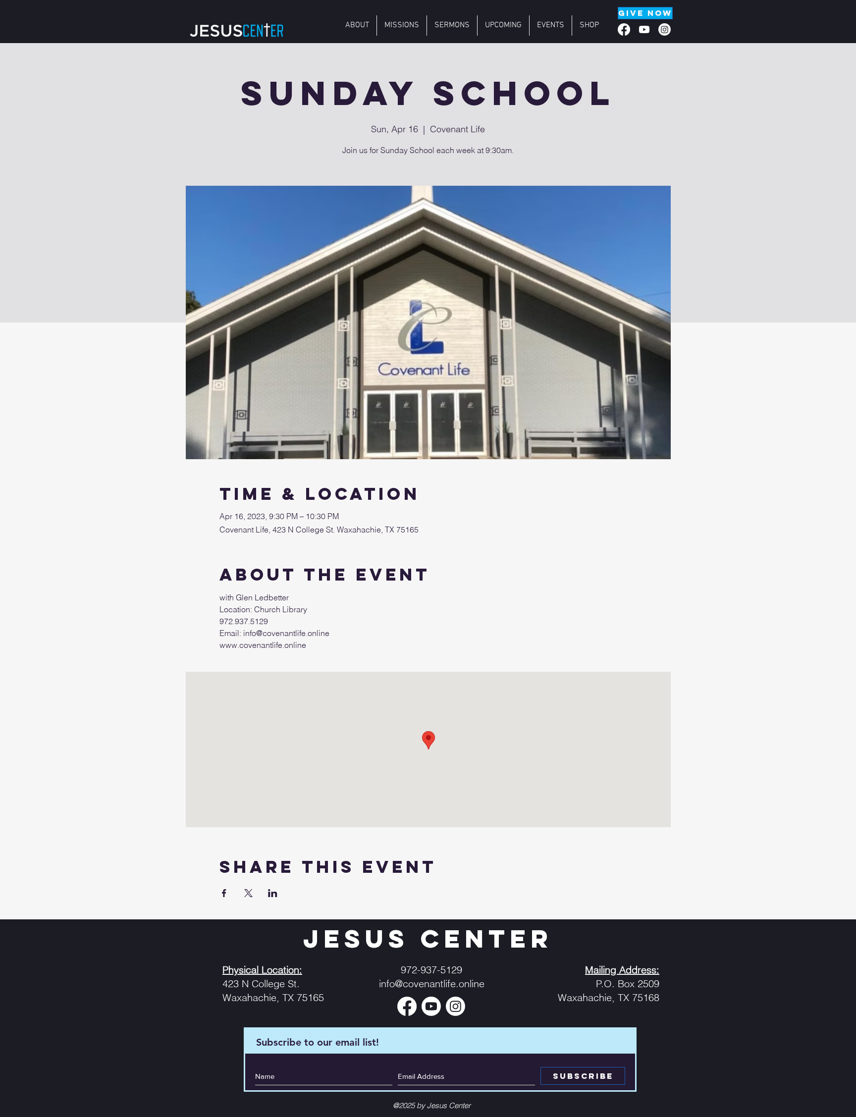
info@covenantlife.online (431, 983)
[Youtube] (644, 29)
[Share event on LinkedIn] (272, 893)
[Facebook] (624, 29)
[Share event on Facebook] (224, 893)
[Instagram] (664, 29)
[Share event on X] (248, 893)
